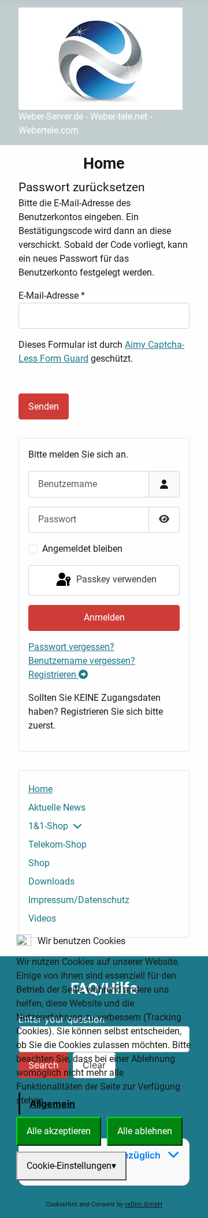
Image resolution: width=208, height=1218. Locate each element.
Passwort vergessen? (71, 646)
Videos (42, 918)
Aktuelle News (57, 807)
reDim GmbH (143, 1204)
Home (40, 788)
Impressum (104, 1189)
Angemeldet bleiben (82, 548)
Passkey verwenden (115, 579)
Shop (39, 862)
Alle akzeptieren (59, 1131)
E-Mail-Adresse (51, 295)
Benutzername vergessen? (81, 660)
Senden (43, 406)
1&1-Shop (48, 825)
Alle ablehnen (144, 1131)
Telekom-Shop (57, 844)
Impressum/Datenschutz (78, 899)
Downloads (51, 881)
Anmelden (104, 617)
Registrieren (53, 674)
